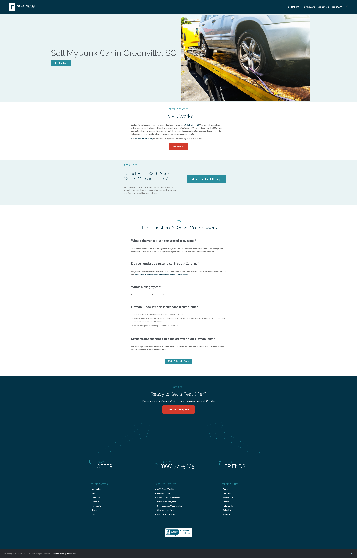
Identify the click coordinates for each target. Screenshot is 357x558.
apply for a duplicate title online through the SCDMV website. (162, 275)
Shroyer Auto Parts (165, 510)
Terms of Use (72, 554)
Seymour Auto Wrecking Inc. (169, 506)
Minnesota (96, 506)
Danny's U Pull (163, 493)
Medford (226, 514)
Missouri (95, 501)
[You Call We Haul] (22, 7)
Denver (226, 489)
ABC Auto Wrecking (166, 489)
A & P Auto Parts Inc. (166, 514)
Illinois (94, 493)
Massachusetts (98, 489)
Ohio (94, 514)
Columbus (227, 510)
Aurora (226, 501)
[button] (61, 63)
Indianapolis (228, 506)
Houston (227, 493)
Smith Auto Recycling (166, 501)
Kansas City (228, 497)
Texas (94, 510)
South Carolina (192, 125)
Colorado (96, 497)
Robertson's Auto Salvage (168, 497)
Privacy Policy (58, 554)
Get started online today (142, 139)
